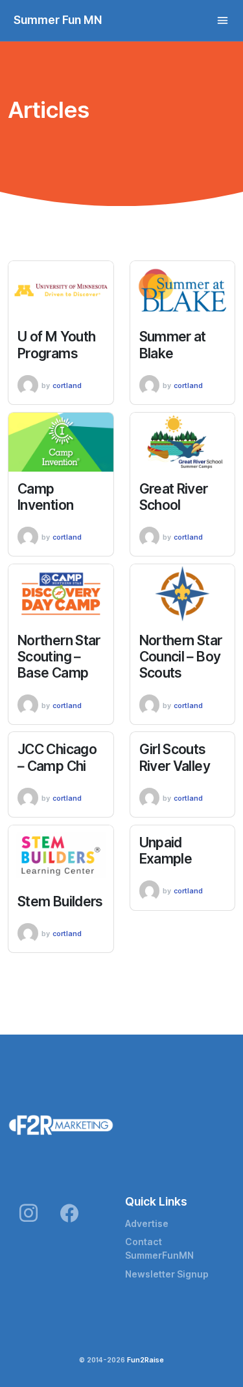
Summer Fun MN (58, 20)
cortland (67, 385)
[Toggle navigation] (222, 20)
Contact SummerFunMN (159, 1249)
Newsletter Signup (167, 1274)
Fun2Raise (145, 1360)
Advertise (146, 1224)
